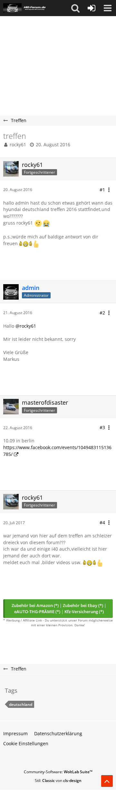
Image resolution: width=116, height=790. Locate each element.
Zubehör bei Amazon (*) (35, 605)
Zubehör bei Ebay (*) (83, 605)
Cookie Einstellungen (25, 743)
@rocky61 (25, 326)
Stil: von (58, 780)
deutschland (20, 704)
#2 (102, 313)
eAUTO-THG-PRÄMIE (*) (37, 611)
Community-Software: (58, 772)
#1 (102, 190)
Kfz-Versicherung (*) (84, 611)
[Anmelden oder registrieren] (91, 8)
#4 (102, 522)
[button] (75, 8)
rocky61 (18, 144)
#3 (102, 427)
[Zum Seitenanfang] (107, 781)
